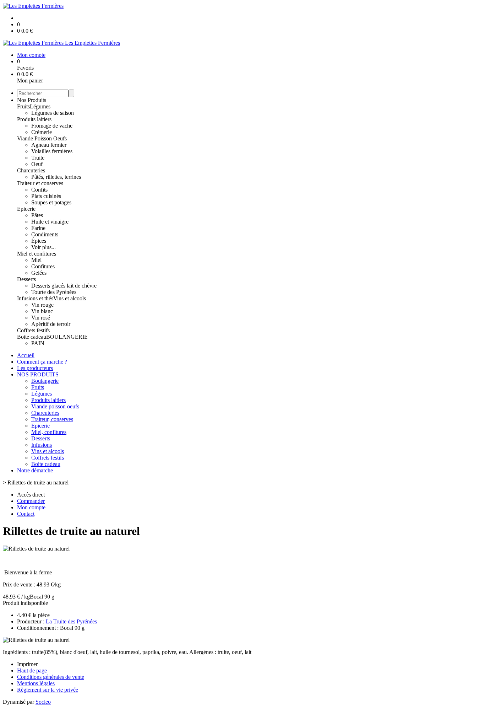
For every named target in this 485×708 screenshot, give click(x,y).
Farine (38, 228)
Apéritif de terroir (50, 324)
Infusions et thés (35, 298)
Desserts (26, 279)
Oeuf (37, 164)
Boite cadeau (31, 337)
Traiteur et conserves (40, 183)
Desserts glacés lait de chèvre (64, 286)
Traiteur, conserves (52, 419)
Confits (39, 190)
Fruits (23, 106)
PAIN (37, 343)
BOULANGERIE (67, 337)
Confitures (43, 266)
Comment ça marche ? (42, 362)
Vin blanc (42, 311)
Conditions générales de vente (50, 677)
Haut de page (32, 670)
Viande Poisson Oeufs (42, 138)
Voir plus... (43, 247)
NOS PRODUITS (38, 374)
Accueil (25, 355)
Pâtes (37, 215)
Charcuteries (31, 170)
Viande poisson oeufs (55, 406)
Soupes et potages (51, 202)
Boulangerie (45, 381)
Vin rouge (42, 305)
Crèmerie (41, 132)
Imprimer (27, 664)
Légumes (40, 106)
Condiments (44, 234)
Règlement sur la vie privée (47, 690)
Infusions (41, 445)
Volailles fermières (51, 151)
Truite (37, 158)
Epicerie (26, 209)
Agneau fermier (48, 145)
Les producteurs (35, 368)
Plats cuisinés (46, 196)
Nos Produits (31, 100)
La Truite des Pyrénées (71, 621)
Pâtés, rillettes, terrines (56, 177)
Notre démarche (35, 470)
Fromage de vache (51, 126)
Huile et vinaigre (50, 222)
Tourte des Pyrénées (53, 292)
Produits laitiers (34, 119)
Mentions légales (36, 683)
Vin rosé (40, 318)
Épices (38, 241)
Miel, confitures (48, 432)
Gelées (39, 273)
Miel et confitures (36, 254)
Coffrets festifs (33, 330)
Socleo (43, 702)
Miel (36, 260)
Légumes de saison (52, 113)
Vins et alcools (69, 298)
